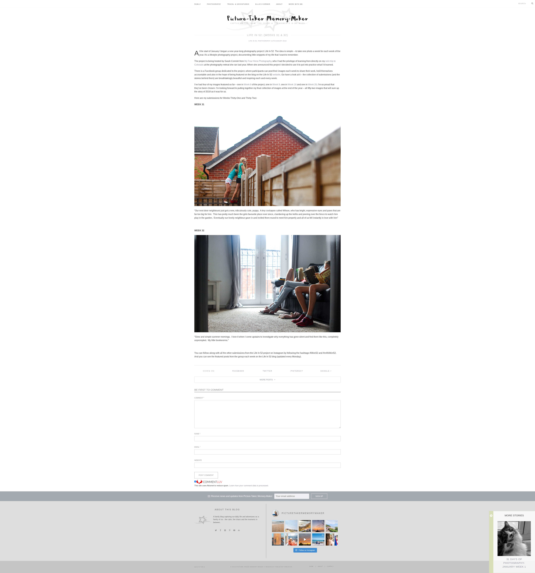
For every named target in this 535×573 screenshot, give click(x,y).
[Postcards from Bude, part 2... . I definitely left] (278, 526)
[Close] (491, 515)
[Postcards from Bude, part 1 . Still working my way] (291, 526)
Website (198, 460)
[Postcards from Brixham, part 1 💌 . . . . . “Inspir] (318, 539)
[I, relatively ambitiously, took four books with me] (291, 539)
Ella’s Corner (262, 4)
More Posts (266, 380)
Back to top (199, 567)
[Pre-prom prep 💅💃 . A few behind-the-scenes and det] (332, 539)
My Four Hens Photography (257, 61)
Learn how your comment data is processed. (249, 485)
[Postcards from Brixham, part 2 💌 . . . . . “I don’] (332, 526)
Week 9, (276, 84)
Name (197, 434)
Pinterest (297, 371)
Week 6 (247, 84)
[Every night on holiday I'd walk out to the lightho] (278, 539)
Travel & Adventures (238, 4)
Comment (199, 398)
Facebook (238, 371)
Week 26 (312, 84)
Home (311, 566)
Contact (330, 566)
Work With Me (296, 4)
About (279, 4)
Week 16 (292, 84)
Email (197, 447)
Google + (326, 371)
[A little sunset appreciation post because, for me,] (318, 526)
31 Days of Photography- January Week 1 (514, 563)
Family (197, 4)
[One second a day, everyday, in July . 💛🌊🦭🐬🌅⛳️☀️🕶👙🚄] (305, 539)
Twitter (267, 371)
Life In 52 (253, 41)
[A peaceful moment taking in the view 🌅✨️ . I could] (305, 526)
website (276, 74)
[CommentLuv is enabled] (209, 482)
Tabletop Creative (283, 567)
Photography (214, 4)
